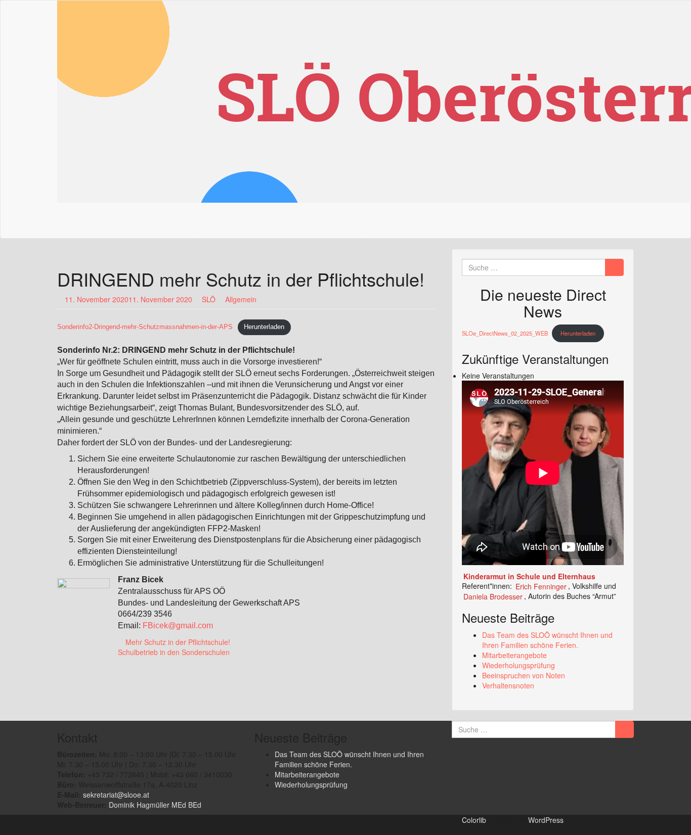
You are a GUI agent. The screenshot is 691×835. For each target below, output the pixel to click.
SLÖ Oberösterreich (154, 215)
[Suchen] (614, 267)
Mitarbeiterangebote (514, 655)
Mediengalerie (272, 215)
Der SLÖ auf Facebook (483, 215)
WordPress (546, 820)
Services (218, 215)
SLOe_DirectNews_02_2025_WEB (505, 333)
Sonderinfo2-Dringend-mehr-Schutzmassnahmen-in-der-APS (145, 327)
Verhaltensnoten (508, 685)
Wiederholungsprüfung (518, 665)
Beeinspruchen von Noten (523, 675)
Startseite (88, 215)
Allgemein (240, 299)
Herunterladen (264, 327)
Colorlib (474, 820)
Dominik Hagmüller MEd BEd (155, 805)
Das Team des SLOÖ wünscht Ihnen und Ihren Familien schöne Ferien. (547, 640)
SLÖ (208, 299)
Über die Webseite (397, 215)
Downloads (331, 215)
